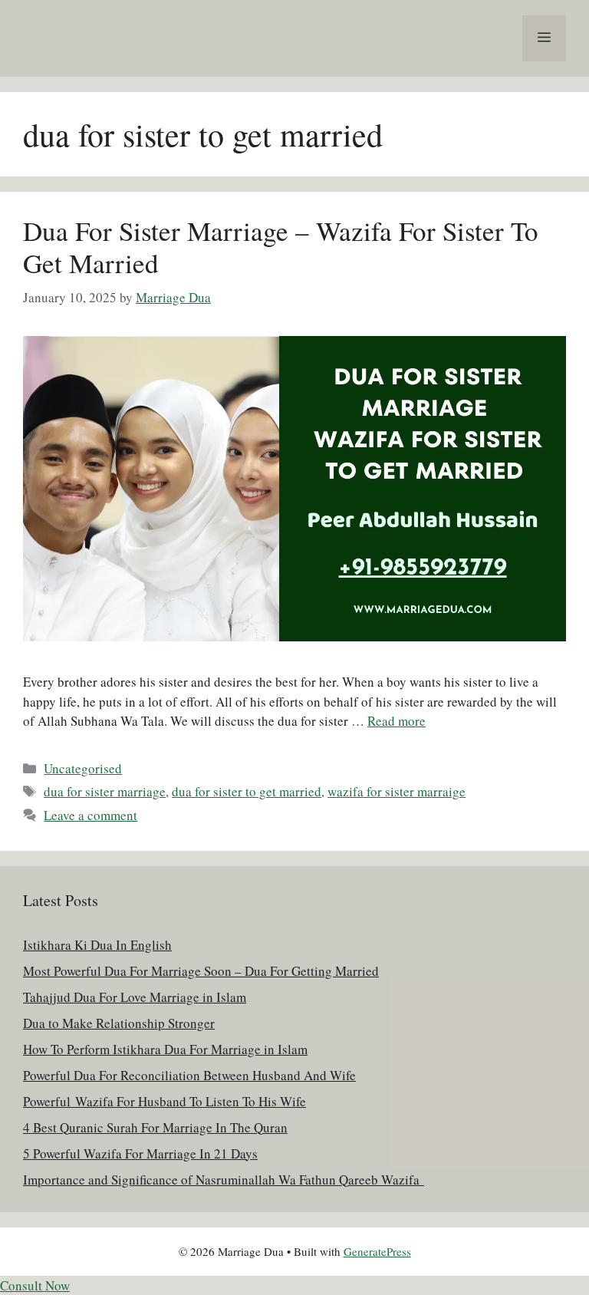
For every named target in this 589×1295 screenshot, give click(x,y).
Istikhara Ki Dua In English (97, 945)
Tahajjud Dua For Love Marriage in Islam (134, 997)
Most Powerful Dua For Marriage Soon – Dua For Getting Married (201, 971)
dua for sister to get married (246, 791)
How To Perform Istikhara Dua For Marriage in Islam (165, 1049)
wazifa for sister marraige (396, 791)
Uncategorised (83, 768)
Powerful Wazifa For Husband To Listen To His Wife (164, 1101)
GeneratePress (377, 1251)
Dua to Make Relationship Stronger (119, 1023)
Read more (396, 721)
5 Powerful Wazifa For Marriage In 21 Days (140, 1153)
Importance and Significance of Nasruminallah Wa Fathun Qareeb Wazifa (223, 1179)
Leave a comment (90, 815)
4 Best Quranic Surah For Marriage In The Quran (155, 1127)
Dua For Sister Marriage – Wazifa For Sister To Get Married (280, 247)
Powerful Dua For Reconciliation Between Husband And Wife (189, 1075)
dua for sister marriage (105, 791)
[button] (35, 1285)
